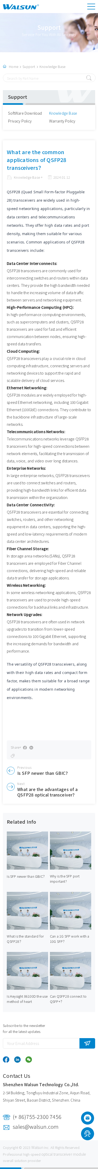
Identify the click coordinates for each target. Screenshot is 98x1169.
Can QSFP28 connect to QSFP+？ (68, 999)
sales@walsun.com (36, 1126)
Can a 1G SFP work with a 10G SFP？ (69, 939)
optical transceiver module (63, 1154)
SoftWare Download (25, 113)
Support (28, 66)
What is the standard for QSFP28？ (25, 939)
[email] (87, 1119)
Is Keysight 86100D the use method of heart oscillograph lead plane (27, 1001)
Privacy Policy (20, 121)
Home (13, 66)
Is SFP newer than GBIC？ (26, 876)
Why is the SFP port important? (65, 879)
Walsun (37, 1147)
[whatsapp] (87, 1134)
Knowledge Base (52, 66)
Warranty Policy (62, 121)
